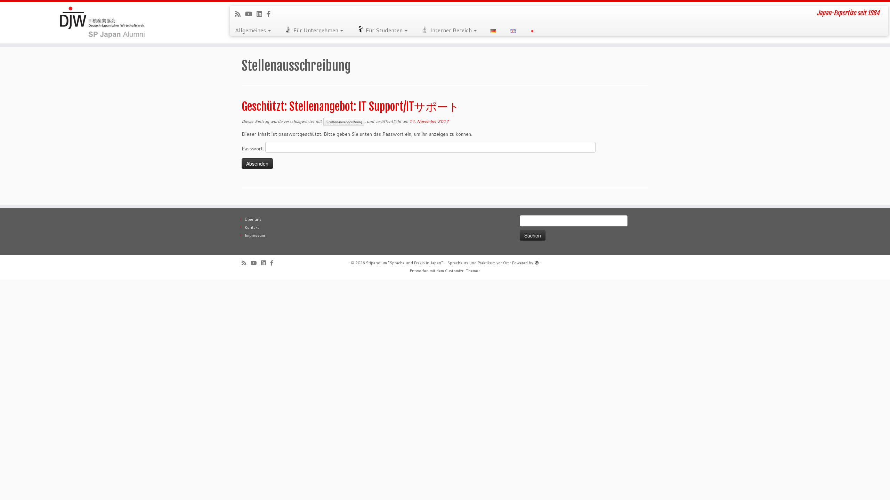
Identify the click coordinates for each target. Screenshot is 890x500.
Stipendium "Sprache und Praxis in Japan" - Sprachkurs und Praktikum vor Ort (437, 263)
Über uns (253, 219)
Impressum (255, 235)
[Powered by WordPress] (536, 261)
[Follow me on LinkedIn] (262, 13)
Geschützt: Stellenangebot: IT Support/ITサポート (351, 107)
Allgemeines (251, 30)
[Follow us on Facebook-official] (271, 13)
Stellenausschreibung (344, 121)
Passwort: (253, 148)
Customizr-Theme (461, 271)
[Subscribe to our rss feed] (240, 13)
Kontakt (252, 227)
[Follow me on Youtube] (251, 13)
